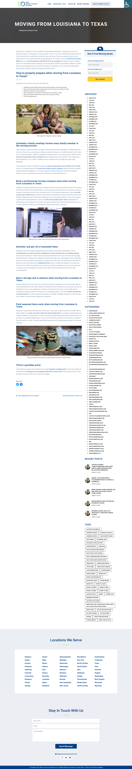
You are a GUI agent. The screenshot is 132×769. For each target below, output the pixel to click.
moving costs (102, 573)
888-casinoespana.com (95, 390)
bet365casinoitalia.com (96, 439)
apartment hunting (91, 532)
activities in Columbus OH (93, 529)
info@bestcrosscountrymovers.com (67, 754)
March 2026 (92, 109)
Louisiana (45, 679)
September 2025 (93, 123)
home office (102, 546)
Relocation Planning (95, 325)
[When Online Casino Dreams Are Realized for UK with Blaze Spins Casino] (87, 491)
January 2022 (93, 200)
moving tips (89, 583)
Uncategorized (93, 311)
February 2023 (93, 170)
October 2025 (93, 121)
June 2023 (91, 161)
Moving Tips (92, 339)
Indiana (45, 666)
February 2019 (93, 282)
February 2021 (93, 226)
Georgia (27, 686)
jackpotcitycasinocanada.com (98, 411)
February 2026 (93, 112)
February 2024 (93, 142)
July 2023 (91, 158)
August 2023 (92, 156)
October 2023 (93, 151)
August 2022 (92, 184)
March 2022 (92, 196)
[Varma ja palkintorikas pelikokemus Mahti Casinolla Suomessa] (87, 480)
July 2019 (91, 271)
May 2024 (91, 135)
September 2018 (93, 294)
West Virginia (99, 679)
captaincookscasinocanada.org (98, 364)
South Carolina (82, 686)
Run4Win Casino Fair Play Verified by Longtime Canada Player (102, 512)
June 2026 (91, 102)
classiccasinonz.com (95, 385)
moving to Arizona (91, 587)
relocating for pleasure (93, 601)
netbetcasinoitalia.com (96, 444)
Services (56, 4)
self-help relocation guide (104, 609)
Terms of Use (88, 767)
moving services (104, 580)
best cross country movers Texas (57, 199)
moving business (105, 570)
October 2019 (93, 264)
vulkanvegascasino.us (95, 353)
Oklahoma (81, 673)
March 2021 (92, 224)
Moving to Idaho (104, 587)
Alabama (28, 657)
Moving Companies (83, 4)
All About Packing (94, 315)
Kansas (45, 673)
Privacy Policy (80, 767)
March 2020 (92, 252)
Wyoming (98, 686)
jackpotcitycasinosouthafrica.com (99, 416)
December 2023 (93, 147)
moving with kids (91, 594)
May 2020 (91, 247)
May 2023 (91, 163)
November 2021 (93, 205)
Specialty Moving (94, 322)
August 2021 (92, 212)
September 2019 (93, 266)
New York (80, 660)
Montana (63, 673)
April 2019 (92, 278)
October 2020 (93, 236)
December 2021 (93, 203)
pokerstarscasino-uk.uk (96, 423)
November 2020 (93, 233)
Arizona (27, 663)
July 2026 (91, 100)
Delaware (28, 679)
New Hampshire (65, 682)
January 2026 (93, 114)
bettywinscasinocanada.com (97, 362)
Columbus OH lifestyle (106, 532)
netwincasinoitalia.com (96, 378)
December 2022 (93, 175)
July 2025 (91, 126)
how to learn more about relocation (96, 556)
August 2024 (92, 128)
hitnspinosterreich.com (96, 355)
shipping (88, 616)
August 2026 (92, 98)
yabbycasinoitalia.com (95, 406)
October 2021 (93, 207)
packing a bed (109, 594)
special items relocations (101, 616)
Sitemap (73, 767)
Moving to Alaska (101, 583)
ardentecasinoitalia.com (96, 448)
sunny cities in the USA (105, 620)
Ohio (78, 670)
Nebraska (63, 676)
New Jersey (64, 686)
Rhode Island (82, 682)
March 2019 (92, 280)
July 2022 (91, 186)
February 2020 (93, 254)
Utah (96, 666)
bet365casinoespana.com (96, 437)
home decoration (91, 546)
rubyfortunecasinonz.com (96, 418)
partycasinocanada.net (96, 399)
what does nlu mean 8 (95, 420)
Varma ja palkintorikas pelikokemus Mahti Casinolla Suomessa (103, 479)
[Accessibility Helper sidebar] (128, 4)
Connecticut (29, 676)
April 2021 (92, 221)
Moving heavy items (91, 580)
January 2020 (93, 257)
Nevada (62, 679)
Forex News (92, 376)
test (90, 413)
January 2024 (93, 144)
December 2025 (93, 116)
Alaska (27, 660)
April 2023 (92, 165)
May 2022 (91, 191)
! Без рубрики (93, 388)
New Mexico (81, 657)
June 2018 (91, 301)
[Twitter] (66, 757)
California (28, 670)
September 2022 (93, 182)
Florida (27, 682)
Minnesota (63, 663)
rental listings (93, 343)
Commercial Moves (94, 320)
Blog (64, 4)
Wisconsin (98, 682)
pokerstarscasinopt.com (96, 430)
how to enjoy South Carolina (94, 553)
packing (101, 594)
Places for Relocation (95, 318)
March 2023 (92, 168)
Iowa (44, 670)
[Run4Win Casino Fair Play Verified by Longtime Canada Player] (87, 513)
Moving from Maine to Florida (71, 395)
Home (49, 4)
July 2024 (91, 130)
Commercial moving (91, 536)
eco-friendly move (101, 539)
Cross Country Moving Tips (97, 313)
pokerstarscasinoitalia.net (97, 374)
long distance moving (92, 570)
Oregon (79, 676)
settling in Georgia (91, 613)
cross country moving (106, 536)
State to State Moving (95, 327)
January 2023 (93, 172)
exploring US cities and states (94, 543)
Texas (97, 663)
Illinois (44, 663)
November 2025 (93, 119)
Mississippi (64, 666)
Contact (71, 4)
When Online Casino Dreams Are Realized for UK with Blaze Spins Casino (103, 491)
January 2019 (93, 285)
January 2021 (93, 229)
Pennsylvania (82, 679)
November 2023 (93, 149)
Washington (99, 676)
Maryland (45, 686)
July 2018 (91, 299)
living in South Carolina (103, 566)
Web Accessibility (98, 767)
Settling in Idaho (104, 613)
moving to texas (103, 590)
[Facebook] (62, 757)
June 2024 (91, 133)
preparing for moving (92, 597)
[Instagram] (70, 757)
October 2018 (93, 292)
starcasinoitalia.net (95, 381)
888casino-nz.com (94, 395)
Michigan (63, 660)
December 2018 (93, 287)
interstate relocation (103, 563)
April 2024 (92, 137)
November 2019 (93, 261)
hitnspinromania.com (95, 357)
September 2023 (93, 154)
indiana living (90, 563)
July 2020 (91, 243)
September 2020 (93, 238)
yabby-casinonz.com (94, 402)
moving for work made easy (93, 577)
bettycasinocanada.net (96, 360)
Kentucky (45, 676)
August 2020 (92, 240)
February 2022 (93, 198)
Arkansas (28, 666)
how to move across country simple (96, 560)
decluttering (90, 539)
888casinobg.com (94, 392)
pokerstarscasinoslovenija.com (98, 432)
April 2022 (92, 193)
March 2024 (92, 140)
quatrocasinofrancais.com (97, 383)
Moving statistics (94, 341)
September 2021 (93, 210)
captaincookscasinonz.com (97, 369)
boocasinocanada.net (95, 434)
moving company (90, 573)
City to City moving (94, 332)
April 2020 (92, 250)
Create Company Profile (101, 4)
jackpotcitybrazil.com (96, 371)
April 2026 (92, 107)
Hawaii (44, 657)
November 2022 (93, 177)
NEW (90, 441)
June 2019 (91, 273)
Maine (44, 682)
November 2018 (93, 289)
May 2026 (91, 105)
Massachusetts (65, 657)
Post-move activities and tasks (98, 336)
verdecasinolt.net (94, 348)
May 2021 (91, 219)
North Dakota (82, 666)
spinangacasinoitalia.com (96, 451)
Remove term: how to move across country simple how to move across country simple (100, 605)
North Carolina (82, 663)
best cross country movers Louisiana (51, 168)
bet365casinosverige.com (96, 446)
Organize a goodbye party (57, 369)
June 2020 (91, 245)
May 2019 (91, 275)
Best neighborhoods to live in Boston (28, 395)
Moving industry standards (97, 334)
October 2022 (93, 179)
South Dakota (99, 657)
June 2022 (91, 189)
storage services (91, 620)
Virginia (97, 673)
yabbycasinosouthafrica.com (97, 409)
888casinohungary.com (95, 397)
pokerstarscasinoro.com (96, 427)
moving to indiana (91, 590)
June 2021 (91, 217)
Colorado (28, 673)
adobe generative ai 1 (95, 453)
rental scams (93, 346)
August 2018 (92, 296)
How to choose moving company (95, 549)
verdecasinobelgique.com (96, 350)
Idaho (44, 660)
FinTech (91, 404)
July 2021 (91, 214)
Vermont (98, 670)
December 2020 (93, 231)
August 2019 (92, 268)
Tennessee (99, 660)
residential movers (44, 263)
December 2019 (93, 259)
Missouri (63, 670)
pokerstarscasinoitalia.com (97, 425)
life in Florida (90, 566)
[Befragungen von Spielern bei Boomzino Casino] (87, 503)
